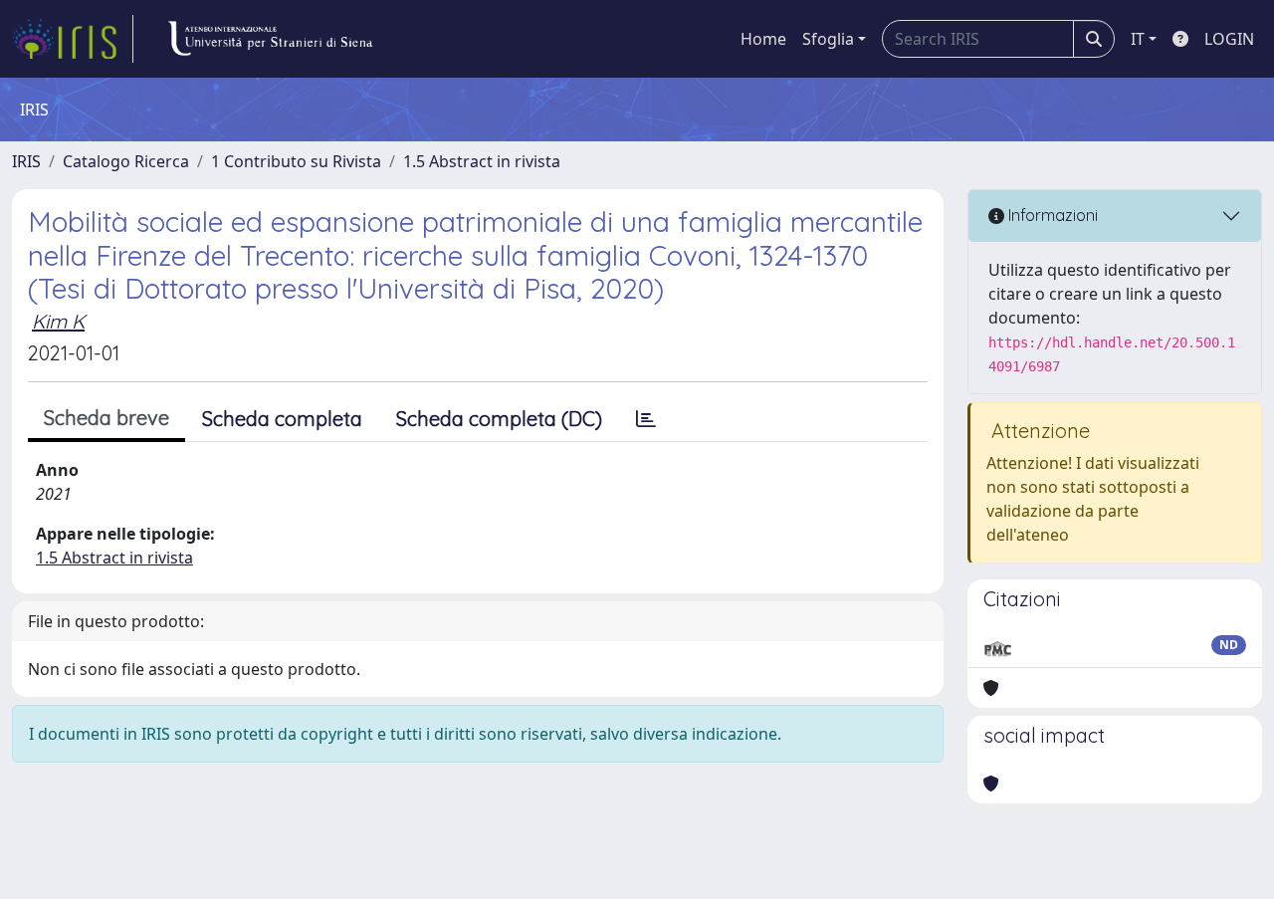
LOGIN (1229, 39)
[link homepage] (72, 39)
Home (763, 39)
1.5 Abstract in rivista (481, 161)
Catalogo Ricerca (126, 161)
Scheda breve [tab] (106, 417)
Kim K (58, 321)
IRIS (26, 161)
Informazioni (1051, 215)
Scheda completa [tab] (282, 418)
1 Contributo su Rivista (296, 161)
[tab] (646, 419)
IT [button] (1138, 39)
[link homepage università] (269, 39)
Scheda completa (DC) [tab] (499, 418)
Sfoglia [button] (828, 39)
